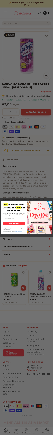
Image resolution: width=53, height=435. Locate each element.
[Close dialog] (50, 203)
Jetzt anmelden (14, 223)
